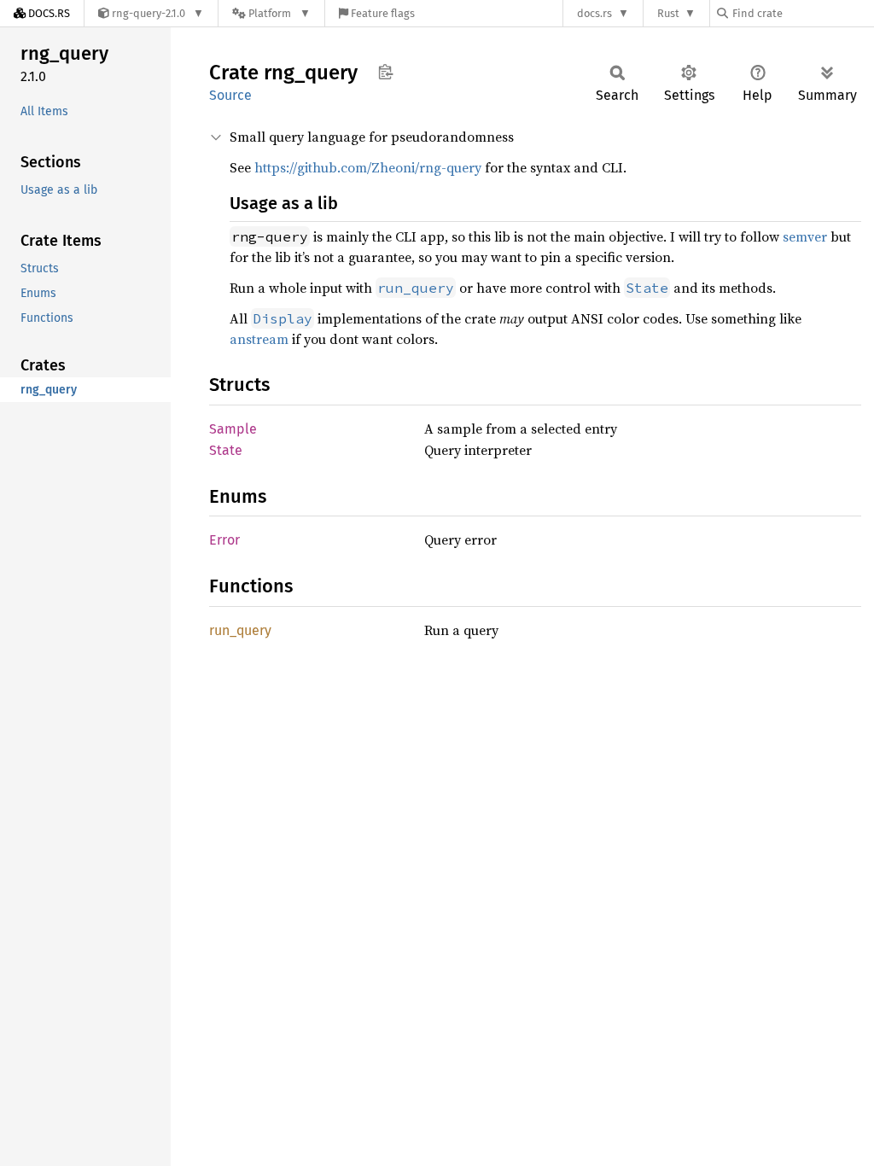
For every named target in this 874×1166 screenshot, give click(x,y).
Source (230, 95)
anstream (259, 338)
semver (805, 236)
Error (224, 540)
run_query (240, 630)
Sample (233, 429)
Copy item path (385, 71)
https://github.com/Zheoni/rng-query (367, 167)
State (225, 450)
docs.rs (594, 13)
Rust (668, 13)
